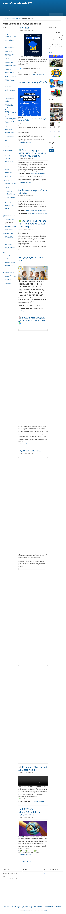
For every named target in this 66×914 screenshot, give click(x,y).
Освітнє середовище (8, 150)
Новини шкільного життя (14, 10)
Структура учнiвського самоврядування (11, 193)
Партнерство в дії (7, 180)
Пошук (62, 14)
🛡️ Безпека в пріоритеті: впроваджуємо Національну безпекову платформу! (32, 153)
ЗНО (6, 143)
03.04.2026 (20, 229)
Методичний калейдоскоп (10, 241)
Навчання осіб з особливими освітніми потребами (10, 81)
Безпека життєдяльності (10, 166)
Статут (6, 43)
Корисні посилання (9, 229)
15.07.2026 (20, 30)
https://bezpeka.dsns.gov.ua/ (38, 173)
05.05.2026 (20, 195)
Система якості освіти (8, 272)
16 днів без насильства (29, 450)
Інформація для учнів (9, 219)
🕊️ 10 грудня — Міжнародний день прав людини (32, 768)
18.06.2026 (20, 84)
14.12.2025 (20, 453)
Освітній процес (7, 126)
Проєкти (24, 10)
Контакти (52, 10)
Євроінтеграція (8, 210)
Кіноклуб (7, 208)
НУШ (4, 253)
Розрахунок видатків (9, 95)
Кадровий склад (8, 69)
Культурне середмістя (10, 153)
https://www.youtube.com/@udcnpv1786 (37, 213)
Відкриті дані (6, 32)
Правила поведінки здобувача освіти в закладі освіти (9, 106)
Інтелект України (8, 255)
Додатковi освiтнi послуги (10, 76)
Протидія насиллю (9, 161)
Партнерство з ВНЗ (9, 205)
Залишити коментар (28, 30)
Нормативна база (44, 10)
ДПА (6, 140)
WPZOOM (46, 910)
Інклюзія (7, 169)
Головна (4, 18)
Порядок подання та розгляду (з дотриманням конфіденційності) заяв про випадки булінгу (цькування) (10, 119)
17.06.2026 (20, 158)
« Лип (50, 52)
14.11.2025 (20, 817)
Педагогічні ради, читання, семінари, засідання (9, 238)
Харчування (7, 164)
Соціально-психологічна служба (14, 18)
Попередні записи (24, 861)
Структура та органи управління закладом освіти (9, 47)
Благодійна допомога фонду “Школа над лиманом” (9, 100)
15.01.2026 (20, 325)
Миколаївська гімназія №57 (17, 3)
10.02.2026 (20, 263)
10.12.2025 (20, 772)
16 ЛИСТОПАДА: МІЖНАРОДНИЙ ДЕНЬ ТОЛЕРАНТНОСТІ (29, 812)
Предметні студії (8, 244)
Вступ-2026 (23, 27)
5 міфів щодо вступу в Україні (32, 82)
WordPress (26, 910)
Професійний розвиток (8, 233)
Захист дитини (8, 158)
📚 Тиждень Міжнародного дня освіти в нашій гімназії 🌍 (31, 320)
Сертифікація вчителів (10, 268)
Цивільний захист (9, 172)
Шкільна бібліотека (9, 155)
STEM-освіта (8, 258)
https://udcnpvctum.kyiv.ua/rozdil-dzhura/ (36, 210)
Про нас (4, 10)
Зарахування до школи (34, 10)
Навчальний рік (8, 129)
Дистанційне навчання (10, 146)
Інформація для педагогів (10, 226)
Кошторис (7, 93)
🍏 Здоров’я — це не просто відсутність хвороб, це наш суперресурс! (32, 224)
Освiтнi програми (9, 51)
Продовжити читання (37, 74)
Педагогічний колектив (10, 202)
